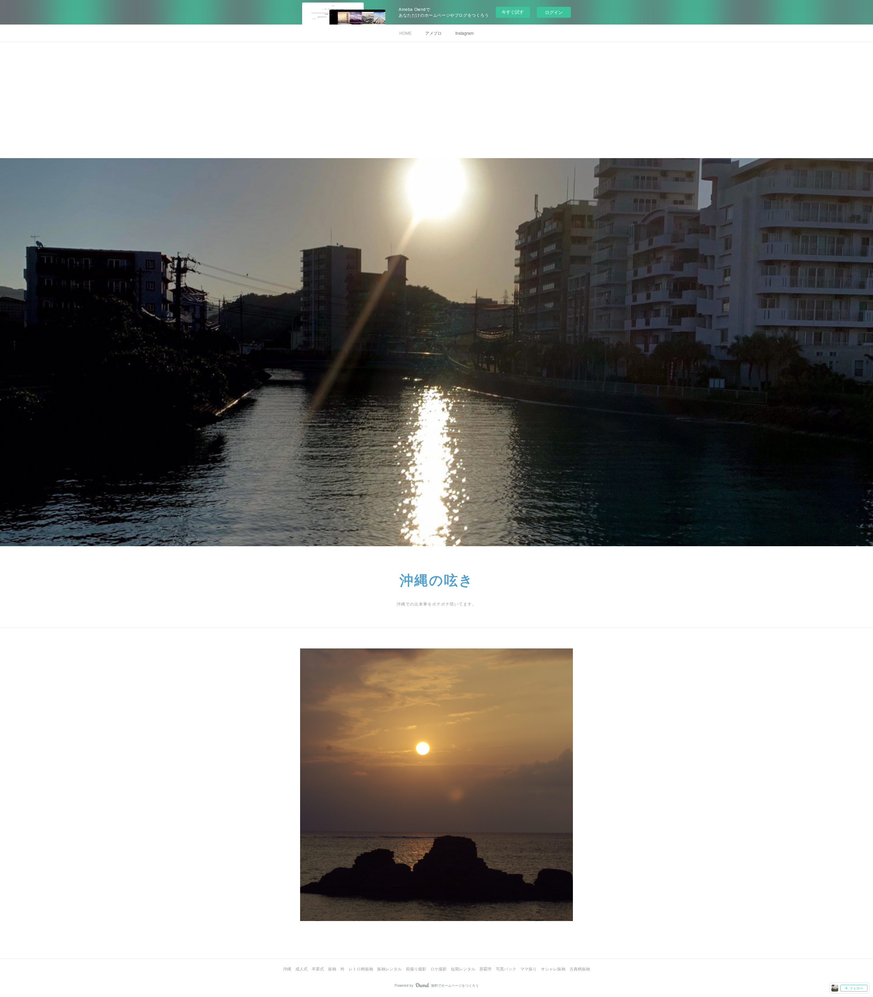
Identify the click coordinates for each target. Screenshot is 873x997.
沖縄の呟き (437, 580)
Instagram (464, 33)
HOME (405, 33)
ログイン (554, 12)
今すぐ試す (513, 12)
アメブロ (433, 33)
